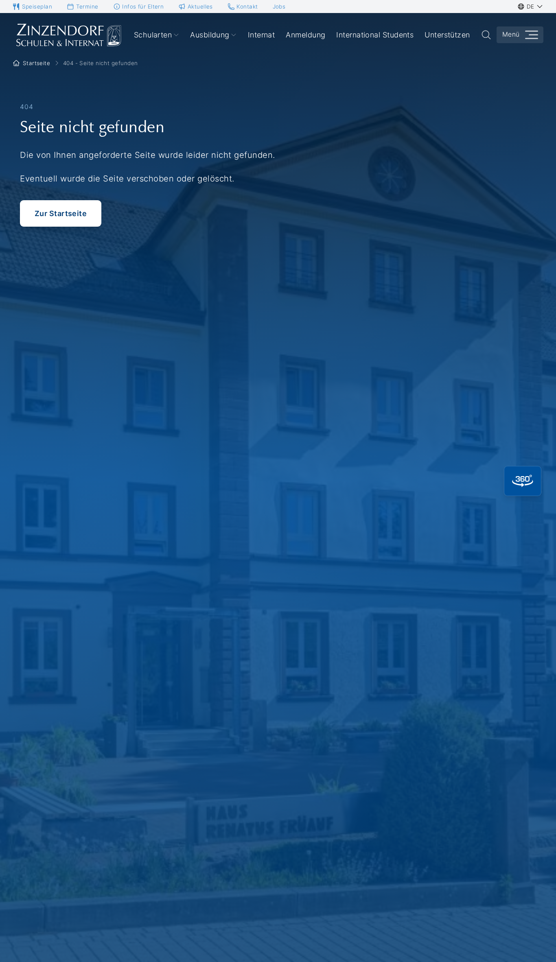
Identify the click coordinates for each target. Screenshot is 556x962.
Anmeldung (305, 35)
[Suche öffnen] (486, 34)
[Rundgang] (522, 481)
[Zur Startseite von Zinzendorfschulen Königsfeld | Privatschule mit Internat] (68, 35)
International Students (375, 35)
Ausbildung (210, 35)
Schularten (153, 35)
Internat (261, 35)
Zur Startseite (61, 213)
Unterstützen (447, 35)
